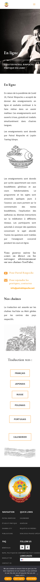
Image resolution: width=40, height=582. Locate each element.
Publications (7, 534)
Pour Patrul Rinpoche (21, 272)
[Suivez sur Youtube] (22, 547)
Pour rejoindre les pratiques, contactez (20, 281)
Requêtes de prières (28, 528)
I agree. (8, 579)
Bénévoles (6, 548)
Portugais (20, 419)
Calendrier (24, 518)
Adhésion (23, 523)
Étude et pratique (9, 523)
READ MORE (31, 579)
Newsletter (7, 558)
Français (20, 373)
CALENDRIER (20, 437)
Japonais (20, 383)
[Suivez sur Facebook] (27, 547)
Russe (20, 394)
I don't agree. (19, 579)
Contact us (7, 563)
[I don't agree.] (37, 574)
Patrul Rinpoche (8, 518)
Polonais (20, 405)
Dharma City (7, 528)
